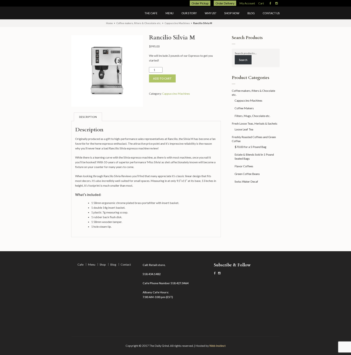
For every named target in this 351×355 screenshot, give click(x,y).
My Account (247, 3)
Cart (261, 3)
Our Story (189, 13)
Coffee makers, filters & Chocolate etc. (138, 23)
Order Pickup (200, 3)
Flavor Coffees (244, 166)
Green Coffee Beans (247, 173)
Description (88, 116)
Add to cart (162, 78)
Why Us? (210, 13)
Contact (126, 264)
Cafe (81, 264)
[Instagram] (276, 3)
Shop (103, 264)
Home (109, 23)
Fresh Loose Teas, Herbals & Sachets (254, 123)
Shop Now (231, 13)
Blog (251, 13)
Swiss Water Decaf (246, 181)
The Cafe (150, 13)
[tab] (88, 117)
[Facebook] (270, 3)
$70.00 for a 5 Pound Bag (250, 146)
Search (243, 59)
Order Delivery (225, 3)
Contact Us (271, 13)
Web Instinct (217, 345)
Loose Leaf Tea (244, 129)
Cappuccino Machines (177, 23)
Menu (169, 13)
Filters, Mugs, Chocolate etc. (252, 115)
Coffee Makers (244, 108)
